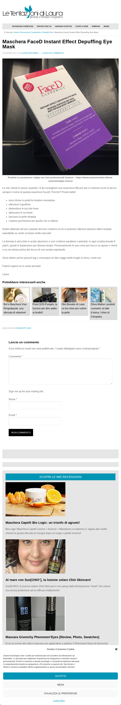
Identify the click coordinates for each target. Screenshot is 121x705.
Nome (13, 399)
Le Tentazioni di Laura (60, 11)
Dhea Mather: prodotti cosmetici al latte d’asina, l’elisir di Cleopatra (103, 310)
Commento (16, 356)
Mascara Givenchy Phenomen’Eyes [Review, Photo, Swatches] (52, 637)
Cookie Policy (59, 701)
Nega (60, 684)
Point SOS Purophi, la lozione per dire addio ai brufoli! (45, 308)
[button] (116, 649)
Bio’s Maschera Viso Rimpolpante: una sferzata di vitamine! (15, 308)
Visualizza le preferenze (60, 693)
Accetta (60, 676)
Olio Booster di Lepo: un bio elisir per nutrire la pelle (74, 308)
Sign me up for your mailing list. (26, 391)
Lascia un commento (53, 53)
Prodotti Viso (24, 328)
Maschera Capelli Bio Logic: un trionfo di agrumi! (43, 522)
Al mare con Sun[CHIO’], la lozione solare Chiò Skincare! (48, 580)
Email (13, 415)
